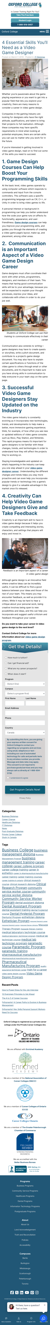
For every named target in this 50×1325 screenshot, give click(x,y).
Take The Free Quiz (25, 15)
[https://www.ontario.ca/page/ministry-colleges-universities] (27, 1035)
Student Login (25, 20)
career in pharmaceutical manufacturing (30, 873)
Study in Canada (9, 837)
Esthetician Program (15, 921)
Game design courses (26, 222)
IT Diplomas (40, 57)
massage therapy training (32, 929)
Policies (25, 1240)
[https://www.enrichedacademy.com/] (25, 1063)
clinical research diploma (23, 884)
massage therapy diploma (29, 925)
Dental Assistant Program (21, 906)
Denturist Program (11, 917)
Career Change (8, 819)
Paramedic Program (28, 947)
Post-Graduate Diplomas (12, 831)
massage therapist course (11, 925)
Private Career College (12, 834)
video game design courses (14, 974)
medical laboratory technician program (18, 936)
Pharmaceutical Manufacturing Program (21, 964)
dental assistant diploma (29, 902)
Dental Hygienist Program (27, 913)
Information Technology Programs (25, 1206)
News (4, 828)
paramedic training (14, 951)
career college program (28, 866)
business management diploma (25, 852)
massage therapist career (38, 921)
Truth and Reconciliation (25, 1235)
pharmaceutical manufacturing (22, 954)
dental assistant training (16, 910)
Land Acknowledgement (25, 1229)
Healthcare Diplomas (11, 822)
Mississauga (25, 1268)
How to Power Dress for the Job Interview (20, 990)
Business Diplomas (10, 816)
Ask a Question (6, 1321)
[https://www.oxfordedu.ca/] (25, 4)
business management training (18, 860)
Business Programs (25, 1186)
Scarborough (25, 1273)
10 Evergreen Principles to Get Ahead (18, 994)
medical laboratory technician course (23, 932)
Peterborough (25, 1278)
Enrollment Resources (39, 1299)
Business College (17, 850)
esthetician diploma (33, 917)
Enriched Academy (34, 1049)
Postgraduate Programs (25, 1211)
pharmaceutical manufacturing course (18, 958)
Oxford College (10, 31)
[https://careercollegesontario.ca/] (25, 1117)
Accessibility (25, 1245)
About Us (25, 1224)
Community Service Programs (25, 1191)
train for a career (37, 969)
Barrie (25, 1258)
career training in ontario (12, 880)
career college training (15, 869)
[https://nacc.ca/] (25, 1093)
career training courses (30, 877)
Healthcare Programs (25, 1196)
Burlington (25, 1263)
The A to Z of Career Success (15, 998)
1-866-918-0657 (25, 24)
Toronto (25, 1284)
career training (9, 877)
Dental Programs (25, 1201)
